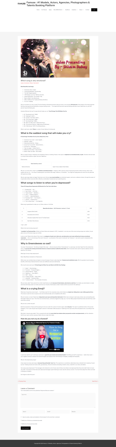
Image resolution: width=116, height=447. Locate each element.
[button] (62, 10)
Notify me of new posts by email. (29, 424)
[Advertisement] (58, 21)
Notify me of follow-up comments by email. (32, 420)
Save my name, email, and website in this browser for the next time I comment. (41, 417)
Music (31, 83)
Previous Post (22, 381)
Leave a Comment (25, 83)
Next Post (95, 381)
